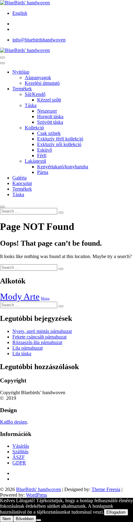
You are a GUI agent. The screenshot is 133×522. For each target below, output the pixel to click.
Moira (45, 298)
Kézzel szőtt (49, 99)
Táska (30, 105)
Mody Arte (20, 296)
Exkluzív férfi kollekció (60, 138)
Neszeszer (47, 111)
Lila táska (21, 353)
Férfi (41, 155)
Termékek (22, 88)
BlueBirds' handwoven (38, 489)
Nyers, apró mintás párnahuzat (42, 331)
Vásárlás (20, 446)
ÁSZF (18, 457)
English (19, 13)
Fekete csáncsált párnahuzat (39, 336)
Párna (42, 172)
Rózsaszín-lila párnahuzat (37, 342)
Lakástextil (35, 161)
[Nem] (38, 520)
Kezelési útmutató (42, 83)
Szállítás (20, 451)
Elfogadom (116, 512)
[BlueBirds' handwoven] (25, 50)
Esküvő (44, 150)
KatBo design (13, 422)
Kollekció (34, 127)
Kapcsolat (22, 183)
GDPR (19, 462)
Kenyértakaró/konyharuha (62, 166)
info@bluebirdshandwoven (39, 39)
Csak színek (49, 133)
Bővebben (25, 518)
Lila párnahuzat (27, 348)
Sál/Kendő (35, 94)
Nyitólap (20, 72)
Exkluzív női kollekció (59, 144)
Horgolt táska (50, 116)
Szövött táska (50, 122)
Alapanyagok (38, 77)
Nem (6, 518)
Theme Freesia (106, 489)
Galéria (19, 177)
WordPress (36, 495)
